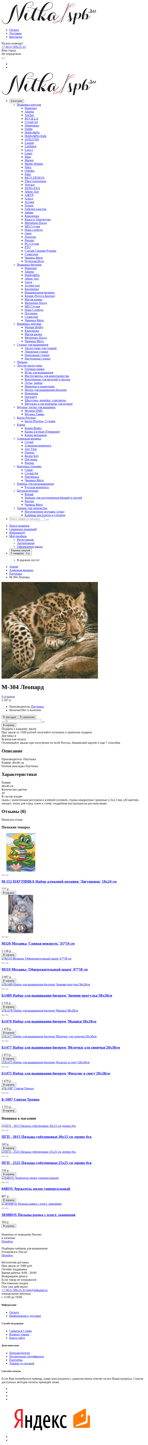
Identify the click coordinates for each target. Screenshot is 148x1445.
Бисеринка (32, 289)
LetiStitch (30, 146)
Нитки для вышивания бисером (45, 389)
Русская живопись (37, 487)
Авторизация (25, 543)
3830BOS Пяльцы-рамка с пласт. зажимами (38, 1215)
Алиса (29, 198)
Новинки (31, 108)
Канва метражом (36, 435)
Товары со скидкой (21, 1363)
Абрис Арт (32, 191)
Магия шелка (33, 334)
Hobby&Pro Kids (35, 136)
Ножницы (31, 393)
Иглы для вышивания (39, 372)
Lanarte (29, 143)
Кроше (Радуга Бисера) (40, 296)
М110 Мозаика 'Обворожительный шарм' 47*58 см (45, 969)
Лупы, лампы (33, 383)
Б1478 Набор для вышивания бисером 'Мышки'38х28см (49, 1021)
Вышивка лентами (29, 323)
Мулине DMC (34, 410)
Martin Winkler (34, 163)
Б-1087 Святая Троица (21, 1099)
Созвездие (31, 254)
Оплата (14, 29)
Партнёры (16, 1360)
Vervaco (30, 184)
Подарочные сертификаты (26, 1356)
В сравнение (27, 717)
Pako (28, 174)
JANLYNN (32, 139)
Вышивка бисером (29, 264)
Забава (29, 212)
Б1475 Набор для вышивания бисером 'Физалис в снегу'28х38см (56, 1073)
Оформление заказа (30, 546)
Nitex (28, 167)
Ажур (28, 282)
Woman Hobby (34, 327)
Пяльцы (22, 362)
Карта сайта (17, 1337)
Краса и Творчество (38, 219)
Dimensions (32, 125)
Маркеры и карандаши (40, 386)
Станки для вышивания (32, 344)
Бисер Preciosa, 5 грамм (40, 421)
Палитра (30, 236)
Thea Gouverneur (35, 181)
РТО (28, 247)
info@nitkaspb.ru (37, 1290)
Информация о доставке (25, 1315)
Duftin (29, 129)
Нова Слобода (34, 309)
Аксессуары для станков (41, 348)
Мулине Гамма (34, 414)
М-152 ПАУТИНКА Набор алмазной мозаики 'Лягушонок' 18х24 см (59, 881)
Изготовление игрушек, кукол (44, 511)
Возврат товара (19, 1334)
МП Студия (32, 226)
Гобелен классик (35, 209)
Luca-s (29, 149)
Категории (17, 101)
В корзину (9, 725)
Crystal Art (31, 122)
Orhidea (29, 170)
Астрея (29, 202)
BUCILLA (31, 118)
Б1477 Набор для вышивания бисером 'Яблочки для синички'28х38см (61, 1047)
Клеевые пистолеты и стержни (45, 515)
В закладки (9, 717)
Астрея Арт (32, 285)
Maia (28, 156)
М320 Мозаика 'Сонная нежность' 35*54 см (38, 943)
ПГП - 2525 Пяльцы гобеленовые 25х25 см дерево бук (47, 1163)
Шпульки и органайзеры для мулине (49, 403)
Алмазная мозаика (29, 438)
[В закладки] (3, 875)
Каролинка (32, 216)
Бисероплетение (27, 490)
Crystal (29, 442)
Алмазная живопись (38, 445)
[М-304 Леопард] (50, 677)
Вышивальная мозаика (40, 292)
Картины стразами (29, 466)
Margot (29, 160)
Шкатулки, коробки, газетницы (45, 400)
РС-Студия (32, 243)
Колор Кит (32, 456)
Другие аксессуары (29, 365)
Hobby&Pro (32, 132)
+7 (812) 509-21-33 (14, 47)
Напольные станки (37, 355)
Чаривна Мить (34, 320)
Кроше (29, 494)
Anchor (29, 115)
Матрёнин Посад (36, 223)
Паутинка (31, 313)
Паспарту (31, 396)
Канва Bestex (33, 428)
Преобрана (32, 476)
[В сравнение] (6, 875)
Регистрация (25, 539)
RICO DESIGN (35, 177)
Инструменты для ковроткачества (47, 376)
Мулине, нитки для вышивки (36, 407)
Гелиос (29, 205)
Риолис (29, 240)
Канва (21, 424)
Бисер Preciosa (26, 417)
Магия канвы (33, 299)
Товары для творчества (32, 508)
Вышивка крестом (29, 104)
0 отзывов (8, 696)
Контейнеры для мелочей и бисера (47, 379)
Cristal (29, 469)
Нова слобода (34, 229)
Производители (19, 1353)
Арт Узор (31, 449)
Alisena (29, 111)
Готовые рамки (35, 369)
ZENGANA (32, 188)
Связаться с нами (20, 1331)
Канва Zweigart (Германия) (42, 431)
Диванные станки (36, 351)
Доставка (15, 33)
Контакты (15, 36)
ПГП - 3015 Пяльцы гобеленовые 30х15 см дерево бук (47, 1137)
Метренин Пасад (36, 337)
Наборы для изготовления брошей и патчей (53, 497)
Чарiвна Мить (34, 257)
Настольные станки (37, 358)
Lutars (28, 153)
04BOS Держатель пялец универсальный (36, 1189)
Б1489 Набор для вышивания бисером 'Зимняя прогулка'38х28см (57, 995)
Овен (28, 233)
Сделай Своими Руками (40, 250)
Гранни (29, 452)
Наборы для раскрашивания (35, 483)
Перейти (7, 1241)
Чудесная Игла (34, 261)
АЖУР (29, 195)
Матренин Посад (36, 303)
